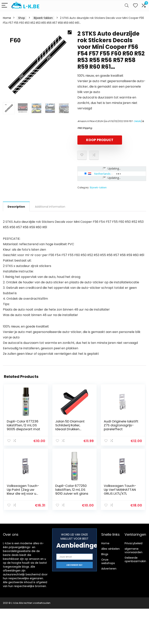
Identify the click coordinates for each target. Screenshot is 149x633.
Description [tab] (16, 207)
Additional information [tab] (50, 207)
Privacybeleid (133, 543)
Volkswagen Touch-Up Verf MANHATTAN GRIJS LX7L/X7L (120, 489)
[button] (70, 32)
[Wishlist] (135, 5)
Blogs (104, 554)
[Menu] (4, 5)
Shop (21, 18)
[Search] (126, 5)
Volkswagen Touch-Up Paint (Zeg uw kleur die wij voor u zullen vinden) (23, 491)
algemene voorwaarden (133, 550)
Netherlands (102, 174)
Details (137, 121)
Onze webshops (108, 561)
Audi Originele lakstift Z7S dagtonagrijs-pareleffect (121, 425)
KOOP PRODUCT (99, 140)
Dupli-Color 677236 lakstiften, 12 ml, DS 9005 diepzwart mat (23, 425)
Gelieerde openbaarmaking (136, 559)
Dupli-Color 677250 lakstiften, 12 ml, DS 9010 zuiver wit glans (71, 489)
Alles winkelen (110, 549)
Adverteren (108, 569)
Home (7, 18)
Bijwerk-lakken (43, 18)
